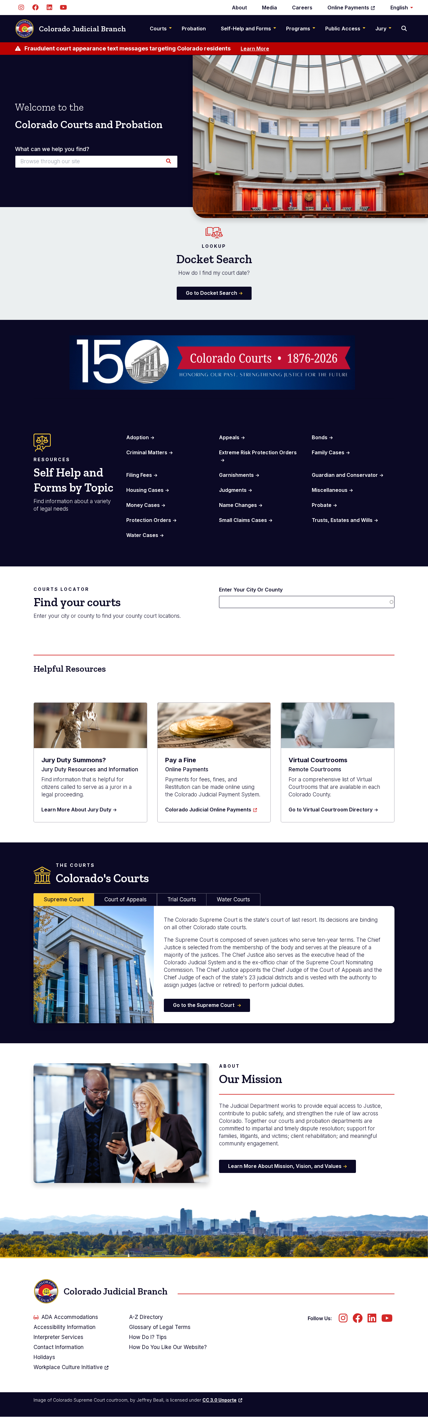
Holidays (44, 1357)
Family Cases (328, 452)
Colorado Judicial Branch (82, 28)
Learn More (255, 48)
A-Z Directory (146, 1317)
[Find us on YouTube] (63, 7)
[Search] (404, 28)
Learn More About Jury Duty (76, 809)
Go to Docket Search (211, 293)
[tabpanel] (214, 964)
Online (348, 7)
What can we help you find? (52, 149)
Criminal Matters (146, 452)
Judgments (233, 490)
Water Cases (142, 535)
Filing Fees (139, 475)
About (239, 7)
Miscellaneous (329, 490)
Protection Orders (148, 520)
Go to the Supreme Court (204, 1005)
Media (269, 7)
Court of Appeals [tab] (125, 899)
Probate (321, 505)
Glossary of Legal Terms (160, 1327)
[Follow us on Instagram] (21, 7)
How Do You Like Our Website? (168, 1347)
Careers (302, 7)
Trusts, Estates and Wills (342, 520)
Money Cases (143, 505)
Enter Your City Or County (251, 589)
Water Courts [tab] (233, 899)
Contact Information (59, 1347)
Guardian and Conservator (345, 475)
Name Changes (238, 505)
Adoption (137, 437)
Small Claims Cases (243, 520)
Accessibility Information (65, 1327)
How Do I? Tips (148, 1337)
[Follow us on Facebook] (35, 7)
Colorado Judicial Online (208, 809)
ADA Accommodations (69, 1317)
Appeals (229, 437)
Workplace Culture (68, 1367)
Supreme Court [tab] (64, 899)
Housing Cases (145, 490)
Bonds (319, 437)
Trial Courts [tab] (181, 899)
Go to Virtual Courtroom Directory (331, 809)
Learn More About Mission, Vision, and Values (285, 1166)
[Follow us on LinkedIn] (49, 7)
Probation (194, 28)
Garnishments (236, 475)
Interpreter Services (58, 1337)
